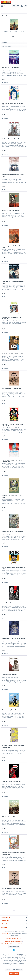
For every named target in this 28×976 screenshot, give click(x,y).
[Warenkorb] (25, 5)
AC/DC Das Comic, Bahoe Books (11, 781)
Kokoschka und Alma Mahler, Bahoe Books (13, 282)
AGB (19, 944)
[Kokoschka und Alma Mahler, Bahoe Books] (14, 271)
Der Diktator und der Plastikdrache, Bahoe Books (13, 425)
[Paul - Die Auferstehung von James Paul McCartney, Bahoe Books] (14, 93)
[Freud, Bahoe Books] (14, 593)
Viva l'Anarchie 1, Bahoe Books (11, 888)
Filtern (5, 42)
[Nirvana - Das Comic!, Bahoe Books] (14, 343)
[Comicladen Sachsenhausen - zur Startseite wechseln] (6, 2)
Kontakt (19, 938)
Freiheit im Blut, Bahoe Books (11, 210)
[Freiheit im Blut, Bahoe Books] (14, 200)
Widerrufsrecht (4, 944)
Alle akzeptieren (17, 969)
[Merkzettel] (17, 5)
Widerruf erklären (14, 946)
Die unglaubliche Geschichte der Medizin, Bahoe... (12, 318)
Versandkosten (4, 933)
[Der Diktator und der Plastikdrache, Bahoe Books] (14, 414)
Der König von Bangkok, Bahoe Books (13, 638)
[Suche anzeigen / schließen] (14, 5)
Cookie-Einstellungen (11, 938)
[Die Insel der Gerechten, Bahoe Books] (14, 24)
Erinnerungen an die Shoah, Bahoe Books (12, 246)
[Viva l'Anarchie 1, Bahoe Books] (14, 878)
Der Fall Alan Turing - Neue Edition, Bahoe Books (12, 460)
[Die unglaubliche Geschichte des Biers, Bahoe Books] (14, 842)
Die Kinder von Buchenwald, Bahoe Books (12, 175)
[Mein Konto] (21, 5)
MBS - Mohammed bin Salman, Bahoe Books (13, 567)
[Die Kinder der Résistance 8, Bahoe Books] (14, 485)
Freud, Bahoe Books (8, 603)
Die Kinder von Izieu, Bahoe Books (12, 531)
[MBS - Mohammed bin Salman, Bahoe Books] (14, 557)
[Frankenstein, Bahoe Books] (14, 57)
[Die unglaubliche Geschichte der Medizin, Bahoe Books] (14, 307)
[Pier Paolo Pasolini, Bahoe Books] (14, 129)
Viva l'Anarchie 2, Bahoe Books (11, 389)
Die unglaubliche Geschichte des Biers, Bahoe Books (14, 853)
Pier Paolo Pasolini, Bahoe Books (12, 139)
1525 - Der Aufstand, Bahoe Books (12, 817)
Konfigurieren (14, 973)
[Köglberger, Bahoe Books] (14, 664)
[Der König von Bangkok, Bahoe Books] (14, 628)
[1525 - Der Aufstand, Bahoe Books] (14, 807)
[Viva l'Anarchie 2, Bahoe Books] (14, 378)
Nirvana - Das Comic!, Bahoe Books (12, 353)
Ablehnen (8, 969)
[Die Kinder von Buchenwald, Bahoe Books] (14, 164)
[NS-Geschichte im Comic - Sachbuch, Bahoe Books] (14, 735)
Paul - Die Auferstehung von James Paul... (12, 104)
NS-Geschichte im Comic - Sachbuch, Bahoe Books (13, 746)
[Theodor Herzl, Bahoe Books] (14, 700)
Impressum (24, 944)
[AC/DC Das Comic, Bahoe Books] (14, 771)
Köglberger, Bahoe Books (9, 674)
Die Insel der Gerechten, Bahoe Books (14, 31)
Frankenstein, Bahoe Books (10, 67)
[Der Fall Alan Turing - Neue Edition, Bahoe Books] (14, 450)
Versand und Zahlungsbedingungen (13, 941)
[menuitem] (4, 5)
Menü (5, 6)
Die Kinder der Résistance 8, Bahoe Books (12, 496)
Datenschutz (13, 944)
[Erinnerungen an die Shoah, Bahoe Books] (14, 236)
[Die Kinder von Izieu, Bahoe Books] (14, 521)
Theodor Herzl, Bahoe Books (10, 710)
